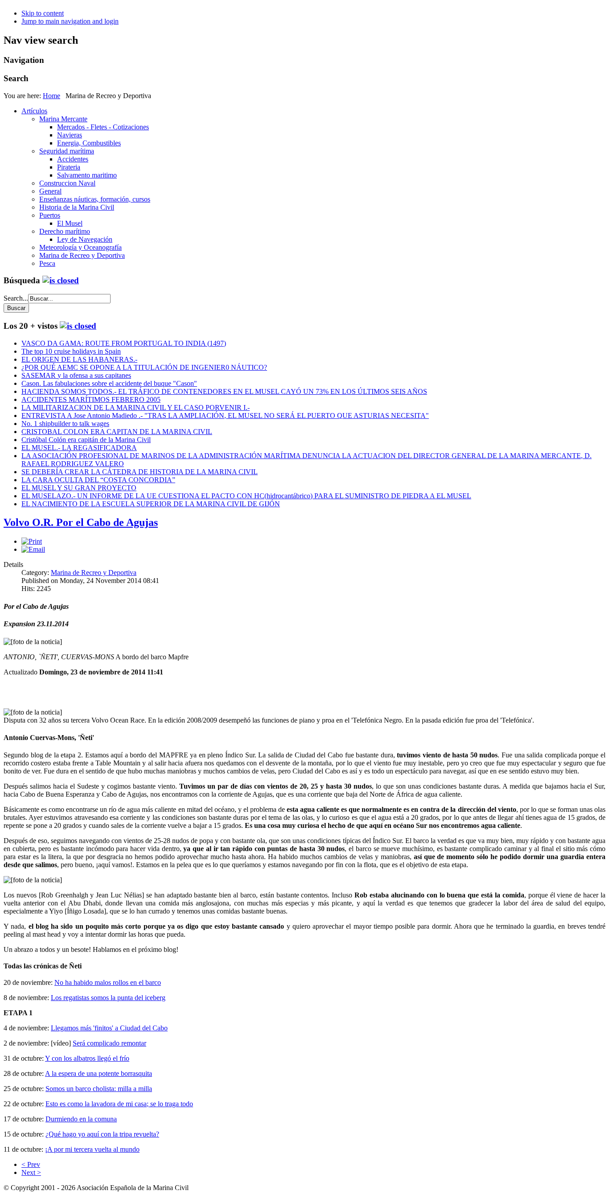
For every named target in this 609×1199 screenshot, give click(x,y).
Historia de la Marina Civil (76, 207)
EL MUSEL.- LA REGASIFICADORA (79, 447)
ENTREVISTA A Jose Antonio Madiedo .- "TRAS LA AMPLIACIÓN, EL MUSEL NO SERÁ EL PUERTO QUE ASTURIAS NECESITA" (225, 415)
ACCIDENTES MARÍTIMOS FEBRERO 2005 (90, 399)
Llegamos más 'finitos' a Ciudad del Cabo (109, 1028)
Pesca (47, 263)
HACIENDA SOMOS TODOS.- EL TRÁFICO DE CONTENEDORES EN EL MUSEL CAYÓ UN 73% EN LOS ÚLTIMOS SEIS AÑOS (224, 391)
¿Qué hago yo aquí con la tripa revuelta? (102, 1134)
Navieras (69, 135)
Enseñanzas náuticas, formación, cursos (94, 199)
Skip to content (42, 13)
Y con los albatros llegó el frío (87, 1058)
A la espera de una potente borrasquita (98, 1073)
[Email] (33, 549)
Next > (31, 1172)
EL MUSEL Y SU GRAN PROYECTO (78, 488)
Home (51, 95)
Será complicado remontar (109, 1043)
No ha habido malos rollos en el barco (107, 982)
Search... (16, 298)
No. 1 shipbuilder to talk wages (65, 423)
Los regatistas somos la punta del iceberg (108, 997)
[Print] (31, 541)
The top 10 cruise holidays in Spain (71, 351)
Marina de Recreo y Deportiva (82, 255)
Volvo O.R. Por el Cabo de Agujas (81, 522)
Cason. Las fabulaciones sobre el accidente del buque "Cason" (109, 383)
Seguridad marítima (66, 151)
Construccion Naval (67, 183)
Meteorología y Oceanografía (80, 247)
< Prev (30, 1164)
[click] (60, 280)
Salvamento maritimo (87, 175)
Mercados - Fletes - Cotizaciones (103, 127)
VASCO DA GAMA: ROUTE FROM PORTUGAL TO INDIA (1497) (123, 343)
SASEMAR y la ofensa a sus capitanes (76, 375)
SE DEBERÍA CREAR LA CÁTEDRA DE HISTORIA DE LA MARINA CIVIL (139, 471)
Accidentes (72, 159)
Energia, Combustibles (89, 143)
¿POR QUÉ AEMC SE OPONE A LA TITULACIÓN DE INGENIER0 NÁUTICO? (144, 367)
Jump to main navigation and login (70, 21)
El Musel (69, 223)
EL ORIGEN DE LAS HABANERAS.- (79, 359)
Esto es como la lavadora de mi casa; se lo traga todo (119, 1104)
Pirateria (68, 167)
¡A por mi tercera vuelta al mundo (92, 1149)
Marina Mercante (63, 119)
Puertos (49, 215)
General (50, 191)
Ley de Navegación (84, 239)
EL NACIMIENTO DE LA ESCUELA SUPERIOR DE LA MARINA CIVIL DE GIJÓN (150, 504)
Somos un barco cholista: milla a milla (98, 1088)
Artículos (34, 111)
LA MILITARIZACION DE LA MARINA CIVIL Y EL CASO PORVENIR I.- (135, 407)
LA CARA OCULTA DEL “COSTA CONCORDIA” (98, 480)
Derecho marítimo (64, 231)
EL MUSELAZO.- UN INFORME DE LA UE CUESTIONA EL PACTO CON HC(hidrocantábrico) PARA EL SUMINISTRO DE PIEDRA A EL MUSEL (246, 496)
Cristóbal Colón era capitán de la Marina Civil (86, 439)
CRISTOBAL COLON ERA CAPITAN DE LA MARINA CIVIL (116, 431)
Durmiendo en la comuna (81, 1119)
